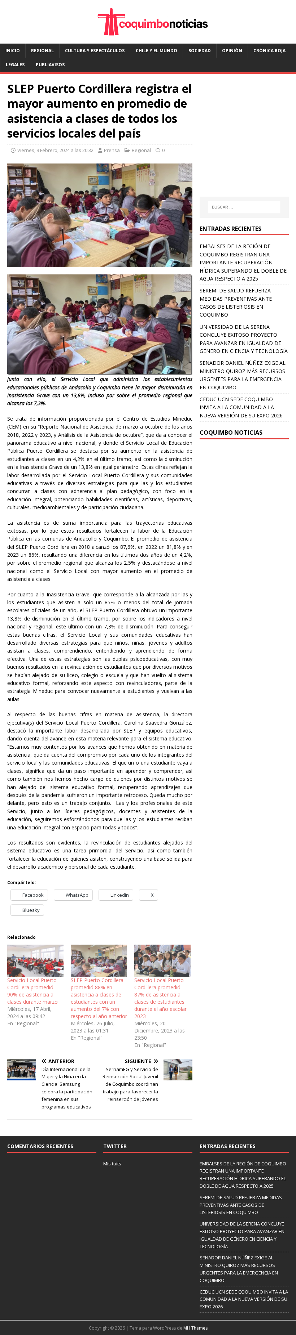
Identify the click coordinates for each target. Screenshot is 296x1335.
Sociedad (199, 51)
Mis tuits (112, 1163)
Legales (15, 65)
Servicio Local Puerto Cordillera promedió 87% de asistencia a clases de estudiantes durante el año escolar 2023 (160, 998)
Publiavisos (50, 65)
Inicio (12, 51)
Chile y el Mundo (156, 51)
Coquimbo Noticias (231, 432)
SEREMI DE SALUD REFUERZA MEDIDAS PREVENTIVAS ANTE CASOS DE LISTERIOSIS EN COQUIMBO (241, 1205)
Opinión (232, 51)
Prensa (112, 150)
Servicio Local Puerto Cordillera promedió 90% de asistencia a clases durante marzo (32, 991)
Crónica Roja (269, 51)
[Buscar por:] (244, 207)
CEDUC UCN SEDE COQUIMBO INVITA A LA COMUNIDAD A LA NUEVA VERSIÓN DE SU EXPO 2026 (241, 407)
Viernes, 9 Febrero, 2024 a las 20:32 (55, 150)
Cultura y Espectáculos (95, 51)
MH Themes (195, 1328)
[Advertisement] (248, 142)
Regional (42, 51)
